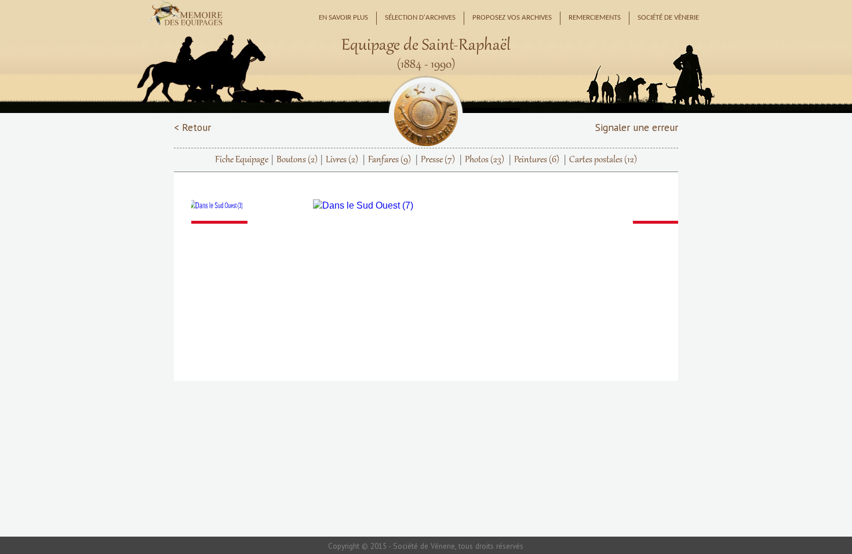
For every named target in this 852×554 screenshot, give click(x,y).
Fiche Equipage (241, 160)
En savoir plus (343, 17)
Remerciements (595, 17)
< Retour (192, 127)
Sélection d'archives (420, 17)
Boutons (297, 160)
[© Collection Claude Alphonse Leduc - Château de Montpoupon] (243, 206)
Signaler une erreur (636, 127)
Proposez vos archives (512, 17)
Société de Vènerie (668, 17)
